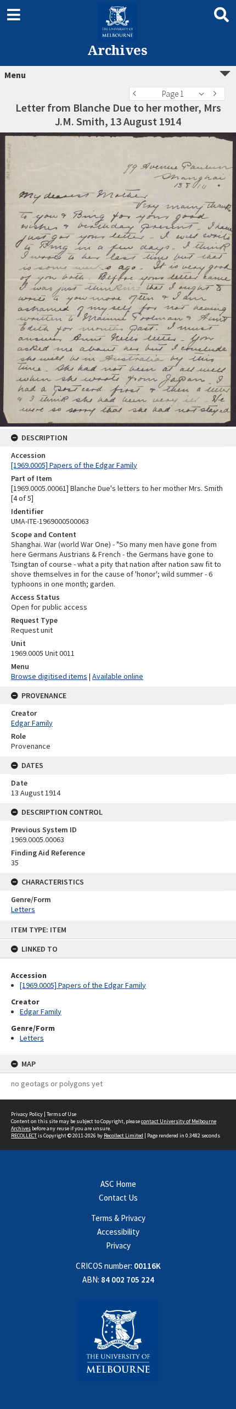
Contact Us (118, 1197)
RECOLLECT (24, 1135)
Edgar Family (40, 1011)
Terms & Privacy (118, 1218)
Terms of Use (61, 1114)
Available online (117, 676)
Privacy (118, 1245)
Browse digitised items (49, 676)
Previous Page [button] (137, 93)
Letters (32, 1038)
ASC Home (118, 1184)
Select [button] (204, 93)
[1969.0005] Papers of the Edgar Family (83, 985)
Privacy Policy (27, 1114)
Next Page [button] (216, 93)
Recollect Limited (123, 1135)
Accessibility (118, 1231)
